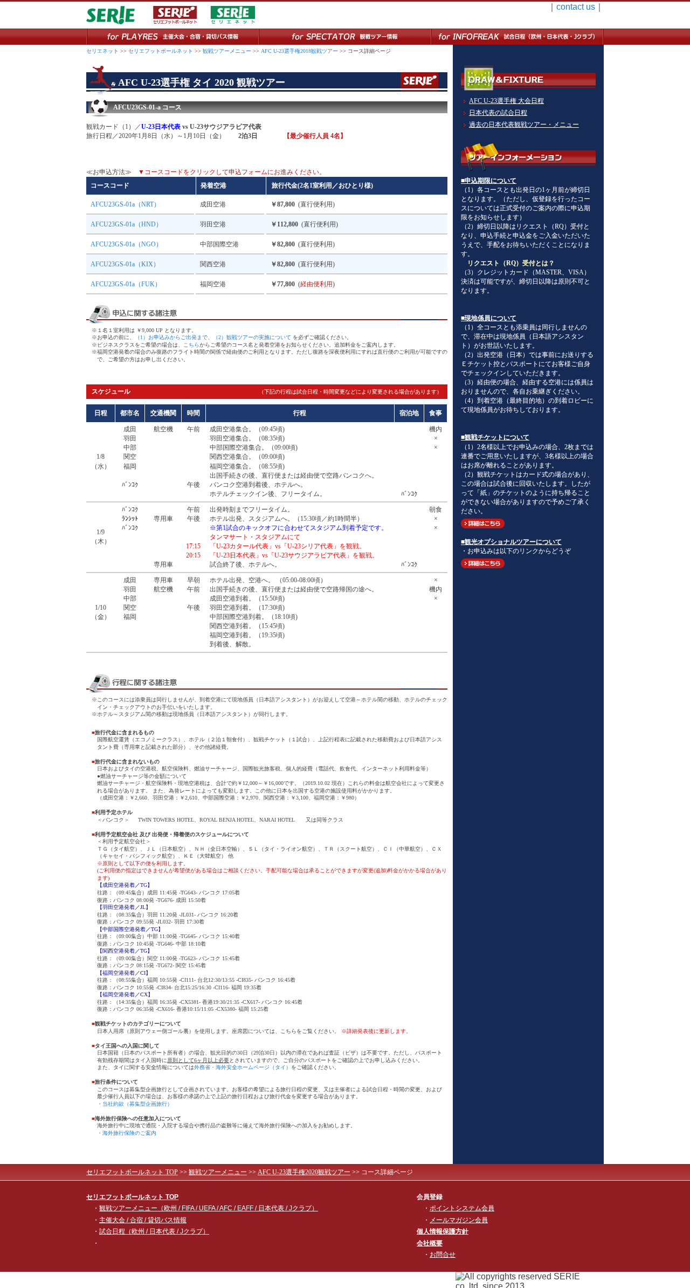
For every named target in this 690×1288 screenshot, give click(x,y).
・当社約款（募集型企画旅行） (134, 1104)
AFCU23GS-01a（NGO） (126, 244)
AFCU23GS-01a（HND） (126, 224)
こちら (191, 345)
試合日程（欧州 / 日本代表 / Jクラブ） (154, 1231)
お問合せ (443, 1254)
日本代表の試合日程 (498, 112)
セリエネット (102, 51)
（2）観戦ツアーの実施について (252, 337)
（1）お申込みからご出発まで (171, 337)
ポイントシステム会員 (462, 1208)
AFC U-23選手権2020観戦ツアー (304, 1172)
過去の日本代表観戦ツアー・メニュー (524, 124)
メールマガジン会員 (459, 1220)
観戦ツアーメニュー (227, 51)
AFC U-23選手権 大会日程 (506, 101)
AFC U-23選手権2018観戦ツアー (299, 51)
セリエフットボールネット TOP (132, 1172)
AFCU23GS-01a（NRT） (125, 204)
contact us (575, 6)
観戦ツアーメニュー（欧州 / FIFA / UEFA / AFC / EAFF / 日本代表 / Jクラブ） (208, 1208)
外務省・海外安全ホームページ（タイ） (242, 1067)
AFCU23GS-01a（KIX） (125, 264)
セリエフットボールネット (160, 51)
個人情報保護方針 (442, 1231)
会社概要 (430, 1243)
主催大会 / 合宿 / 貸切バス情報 (143, 1220)
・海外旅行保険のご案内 (126, 1133)
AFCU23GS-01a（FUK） (126, 284)
